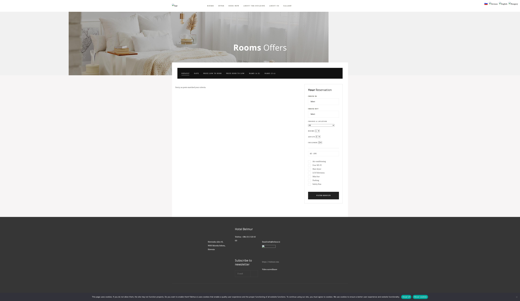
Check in (312, 96)
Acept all (406, 297)
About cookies (420, 297)
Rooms (311, 131)
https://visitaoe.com (270, 262)
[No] (516, 297)
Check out (313, 109)
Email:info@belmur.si (271, 242)
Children (313, 143)
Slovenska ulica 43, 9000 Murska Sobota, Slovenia (216, 246)
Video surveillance (269, 269)
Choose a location (317, 121)
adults (311, 137)
